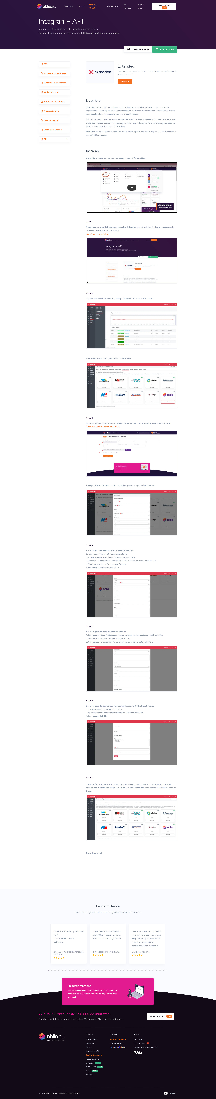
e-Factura (93, 1063)
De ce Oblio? (91, 1039)
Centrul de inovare (94, 1055)
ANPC (77, 1093)
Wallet (89, 1074)
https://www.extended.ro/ (97, 234)
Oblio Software (51, 1093)
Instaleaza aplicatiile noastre (146, 1047)
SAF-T (91, 1070)
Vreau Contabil (92, 1059)
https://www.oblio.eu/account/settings (103, 426)
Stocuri (81, 6)
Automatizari (113, 6)
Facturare (68, 6)
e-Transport (94, 1066)
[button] (54, 139)
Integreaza (125, 81)
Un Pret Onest (92, 6)
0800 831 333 (116, 1043)
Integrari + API (92, 1051)
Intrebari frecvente (118, 1039)
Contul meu (141, 6)
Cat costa (138, 1039)
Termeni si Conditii (66, 1093)
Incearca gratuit (164, 6)
